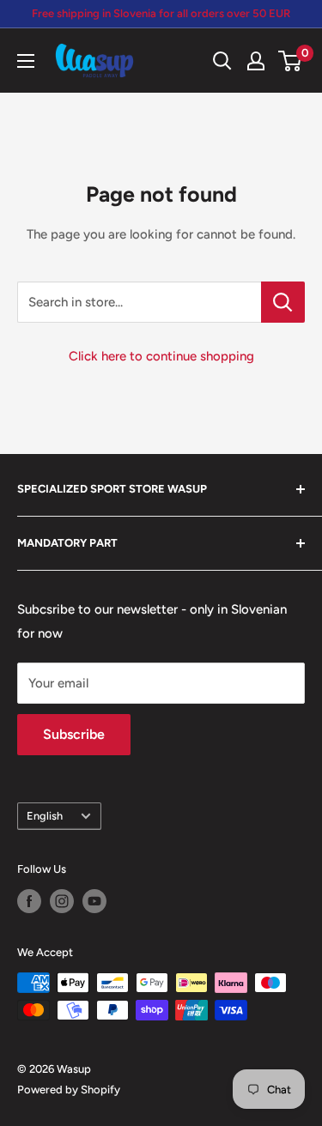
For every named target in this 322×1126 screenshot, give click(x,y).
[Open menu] (25, 61)
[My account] (255, 60)
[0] (290, 61)
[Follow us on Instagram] (62, 901)
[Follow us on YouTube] (94, 901)
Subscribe (74, 734)
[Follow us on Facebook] (29, 901)
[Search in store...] (283, 302)
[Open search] (222, 60)
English (45, 815)
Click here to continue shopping (161, 356)
